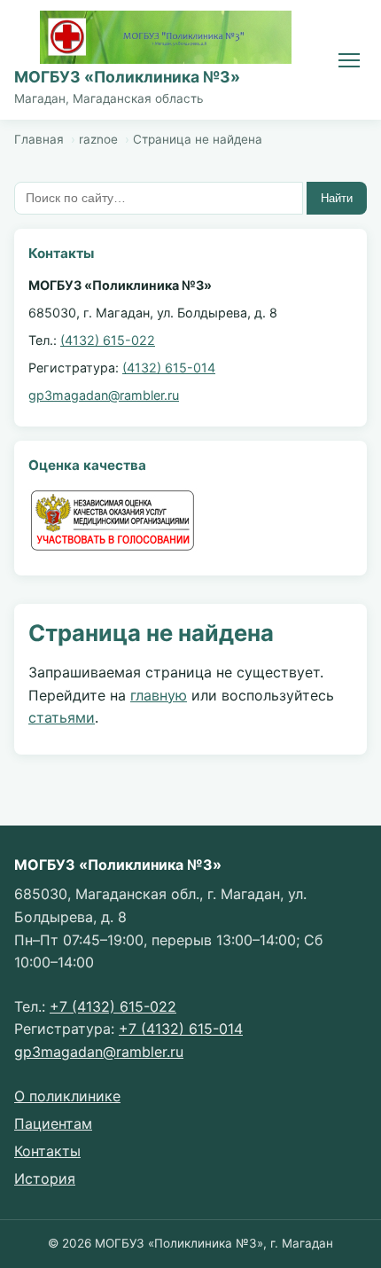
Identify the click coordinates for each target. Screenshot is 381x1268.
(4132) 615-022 (107, 340)
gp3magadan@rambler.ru (103, 395)
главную (158, 695)
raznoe (98, 139)
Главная (39, 139)
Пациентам (53, 1123)
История (44, 1178)
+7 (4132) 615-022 (113, 1006)
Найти (337, 198)
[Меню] (349, 60)
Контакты (47, 1151)
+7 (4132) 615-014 (181, 1028)
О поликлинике (67, 1096)
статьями (61, 717)
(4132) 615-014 (168, 367)
